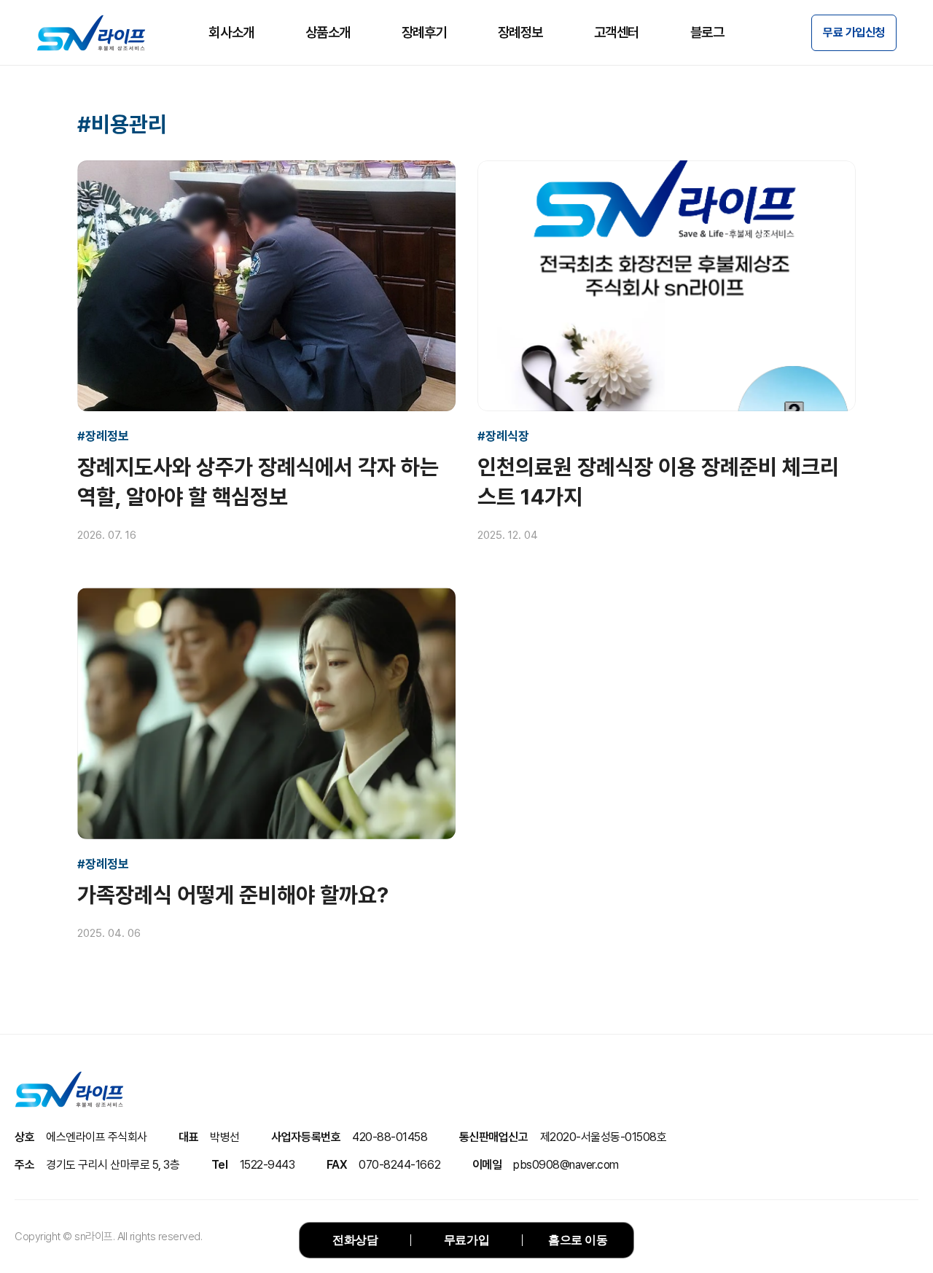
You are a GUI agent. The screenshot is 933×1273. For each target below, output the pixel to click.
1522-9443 (267, 1165)
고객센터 (616, 32)
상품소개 (328, 32)
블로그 (707, 32)
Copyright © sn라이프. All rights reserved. (108, 1236)
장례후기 (424, 32)
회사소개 (231, 32)
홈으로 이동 (577, 1240)
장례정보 (520, 32)
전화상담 (355, 1240)
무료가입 (466, 1240)
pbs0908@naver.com (566, 1165)
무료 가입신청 (854, 32)
